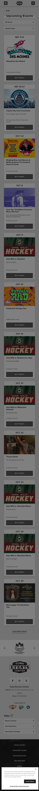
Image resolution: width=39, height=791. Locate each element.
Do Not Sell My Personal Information (19, 786)
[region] (20, 778)
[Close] (36, 769)
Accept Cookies (30, 781)
